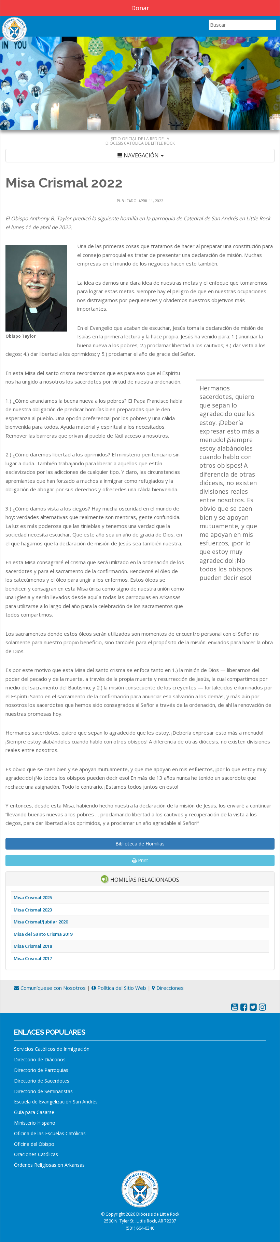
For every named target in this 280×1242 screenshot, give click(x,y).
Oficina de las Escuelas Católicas (50, 1133)
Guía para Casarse (34, 1112)
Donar (140, 8)
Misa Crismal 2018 (33, 946)
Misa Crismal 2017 (33, 958)
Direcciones (169, 987)
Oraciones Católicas (36, 1154)
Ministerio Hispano (34, 1123)
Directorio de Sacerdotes (41, 1080)
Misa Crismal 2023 (33, 910)
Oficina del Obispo (34, 1144)
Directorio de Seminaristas (43, 1091)
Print (142, 860)
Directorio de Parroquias (41, 1070)
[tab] (140, 155)
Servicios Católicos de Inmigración (51, 1049)
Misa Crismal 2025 (33, 897)
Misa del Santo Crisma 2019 (43, 934)
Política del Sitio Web (121, 987)
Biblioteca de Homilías (140, 843)
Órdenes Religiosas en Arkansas (49, 1165)
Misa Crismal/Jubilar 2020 (41, 922)
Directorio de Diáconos (40, 1059)
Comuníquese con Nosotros (52, 987)
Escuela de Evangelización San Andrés (56, 1101)
